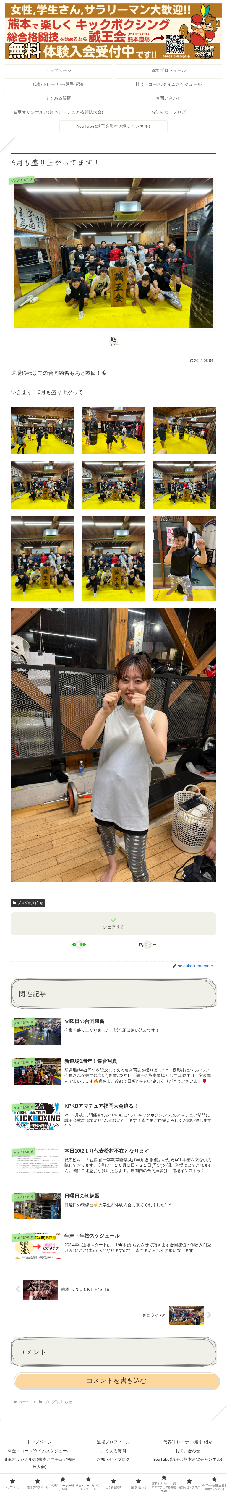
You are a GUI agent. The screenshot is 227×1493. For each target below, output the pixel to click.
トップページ (39, 1442)
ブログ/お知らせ (30, 903)
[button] (113, 342)
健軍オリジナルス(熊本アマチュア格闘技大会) (39, 1463)
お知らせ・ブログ (113, 1459)
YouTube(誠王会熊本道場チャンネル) (187, 1459)
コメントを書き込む (116, 1380)
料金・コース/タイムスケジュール (39, 1450)
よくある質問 (113, 1450)
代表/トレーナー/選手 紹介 (187, 1442)
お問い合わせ (187, 1450)
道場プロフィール (113, 1442)
